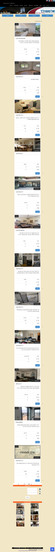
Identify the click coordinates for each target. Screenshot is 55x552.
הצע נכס (25, 5)
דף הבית (47, 5)
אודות (44, 5)
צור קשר (11, 5)
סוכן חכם (21, 5)
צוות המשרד (30, 5)
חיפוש (41, 5)
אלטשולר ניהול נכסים (33, 549)
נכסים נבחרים (16, 5)
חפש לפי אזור (36, 5)
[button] (52, 549)
